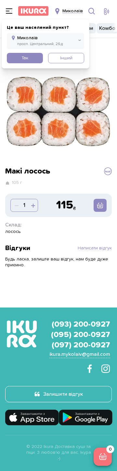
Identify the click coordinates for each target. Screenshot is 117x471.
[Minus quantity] (32, 205)
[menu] (9, 11)
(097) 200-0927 (81, 345)
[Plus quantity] (16, 205)
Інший (66, 58)
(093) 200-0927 (81, 324)
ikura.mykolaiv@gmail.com (79, 354)
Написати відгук (95, 248)
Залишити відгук (63, 394)
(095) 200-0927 (80, 335)
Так (24, 58)
